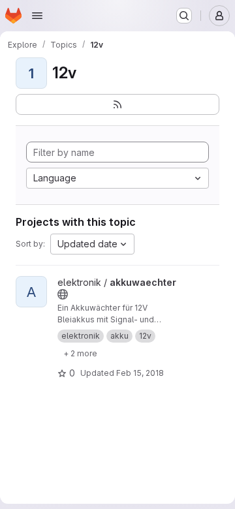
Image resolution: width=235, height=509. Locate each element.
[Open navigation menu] (37, 15)
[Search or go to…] (184, 15)
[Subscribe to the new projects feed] (117, 104)
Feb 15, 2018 (140, 373)
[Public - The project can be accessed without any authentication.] (62, 294)
